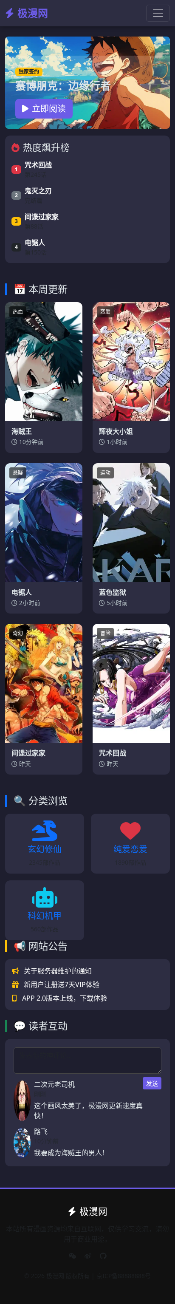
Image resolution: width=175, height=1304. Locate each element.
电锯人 (35, 242)
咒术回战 (38, 165)
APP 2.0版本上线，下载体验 (64, 998)
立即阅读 (49, 108)
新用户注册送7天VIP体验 (61, 984)
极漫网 (32, 13)
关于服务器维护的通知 (58, 971)
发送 (152, 1083)
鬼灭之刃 (38, 190)
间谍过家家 (42, 216)
